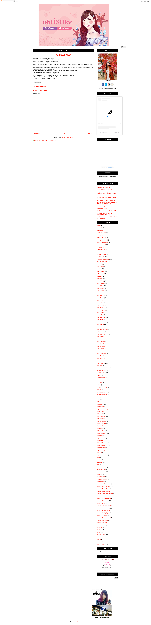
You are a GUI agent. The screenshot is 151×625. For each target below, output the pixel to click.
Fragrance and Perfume (103, 368)
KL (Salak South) (101, 438)
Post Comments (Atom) (67, 137)
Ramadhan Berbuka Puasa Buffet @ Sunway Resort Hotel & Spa (106, 214)
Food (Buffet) (100, 285)
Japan (98, 397)
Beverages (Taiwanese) (102, 242)
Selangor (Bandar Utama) (103, 488)
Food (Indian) (100, 314)
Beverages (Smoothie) (102, 240)
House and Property (102, 387)
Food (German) (101, 300)
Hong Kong (99, 382)
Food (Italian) (100, 319)
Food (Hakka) (100, 302)
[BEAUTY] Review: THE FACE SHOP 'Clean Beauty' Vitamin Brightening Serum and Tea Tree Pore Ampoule (107, 202)
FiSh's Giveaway (101, 271)
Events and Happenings (103, 259)
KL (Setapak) (100, 440)
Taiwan (98, 532)
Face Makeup (100, 266)
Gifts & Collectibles (101, 372)
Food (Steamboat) (101, 348)
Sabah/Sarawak (101, 481)
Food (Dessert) (100, 293)
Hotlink (98, 384)
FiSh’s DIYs (99, 276)
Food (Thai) (100, 355)
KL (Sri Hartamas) (101, 447)
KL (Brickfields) (100, 406)
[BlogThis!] (36, 82)
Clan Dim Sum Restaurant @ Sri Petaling (107, 210)
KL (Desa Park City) (101, 421)
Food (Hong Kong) (101, 310)
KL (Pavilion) (100, 435)
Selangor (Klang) (101, 503)
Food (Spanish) (100, 343)
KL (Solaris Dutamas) (102, 442)
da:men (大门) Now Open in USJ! (105, 189)
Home (63, 133)
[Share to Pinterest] (40, 82)
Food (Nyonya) (100, 336)
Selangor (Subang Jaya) (103, 522)
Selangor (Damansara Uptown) (104, 496)
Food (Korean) (100, 324)
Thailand (99, 539)
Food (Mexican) (101, 331)
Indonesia (99, 389)
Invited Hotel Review (102, 394)
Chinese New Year (101, 249)
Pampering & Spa (101, 471)
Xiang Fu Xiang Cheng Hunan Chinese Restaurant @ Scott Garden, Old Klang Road (106, 193)
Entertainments (100, 256)
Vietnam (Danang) (101, 544)
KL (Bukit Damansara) (102, 409)
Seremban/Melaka (101, 525)
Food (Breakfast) (101, 283)
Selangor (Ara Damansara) (103, 483)
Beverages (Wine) (101, 244)
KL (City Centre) (101, 416)
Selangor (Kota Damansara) (104, 505)
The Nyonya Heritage (102, 208)
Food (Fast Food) (101, 295)
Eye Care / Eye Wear (102, 261)
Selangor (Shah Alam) (102, 520)
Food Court (99, 365)
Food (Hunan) (100, 312)
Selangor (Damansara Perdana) (105, 493)
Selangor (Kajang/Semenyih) (104, 498)
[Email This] (34, 82)
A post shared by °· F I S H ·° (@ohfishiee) (109, 132)
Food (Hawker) (100, 305)
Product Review (101, 476)
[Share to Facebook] (39, 82)
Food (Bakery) (100, 281)
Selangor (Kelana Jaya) (102, 500)
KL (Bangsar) (100, 404)
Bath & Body (100, 230)
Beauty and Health (101, 232)
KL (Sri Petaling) (101, 450)
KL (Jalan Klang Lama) (102, 426)
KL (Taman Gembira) (102, 455)
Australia (99, 225)
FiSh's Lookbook (101, 273)
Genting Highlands (101, 370)
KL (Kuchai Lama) (101, 430)
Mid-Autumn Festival (102, 467)
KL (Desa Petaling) (101, 423)
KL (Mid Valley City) (101, 433)
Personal (99, 474)
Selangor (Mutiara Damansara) (104, 510)
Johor (98, 399)
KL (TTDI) (99, 452)
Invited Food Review (102, 392)
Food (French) (100, 297)
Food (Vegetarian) (101, 358)
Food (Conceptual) (101, 290)
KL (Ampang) (100, 401)
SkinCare (99, 529)
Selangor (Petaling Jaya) (103, 513)
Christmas (99, 252)
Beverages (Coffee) (101, 237)
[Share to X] (37, 82)
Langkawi (99, 459)
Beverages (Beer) (101, 235)
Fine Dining (99, 278)
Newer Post (37, 133)
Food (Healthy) (100, 307)
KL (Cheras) (100, 413)
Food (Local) (100, 327)
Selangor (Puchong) (102, 515)
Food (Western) (101, 363)
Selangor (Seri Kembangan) (104, 517)
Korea (98, 457)
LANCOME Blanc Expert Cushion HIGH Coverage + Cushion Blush (106, 186)
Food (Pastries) (100, 339)
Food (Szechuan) (101, 351)
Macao (98, 464)
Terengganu (100, 537)
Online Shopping (101, 469)
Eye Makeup (100, 264)
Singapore (99, 527)
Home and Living (101, 380)
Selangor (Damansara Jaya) (104, 491)
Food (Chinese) (101, 288)
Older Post (90, 133)
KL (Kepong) (100, 428)
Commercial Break (101, 254)
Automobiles (100, 227)
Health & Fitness (101, 377)
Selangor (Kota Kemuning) (103, 508)
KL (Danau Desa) (101, 418)
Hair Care (99, 375)
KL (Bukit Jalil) (100, 411)
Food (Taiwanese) (101, 353)
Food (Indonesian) (101, 317)
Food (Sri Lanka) (101, 346)
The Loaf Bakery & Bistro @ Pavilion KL (106, 206)
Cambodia (99, 247)
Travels (98, 542)
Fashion (99, 268)
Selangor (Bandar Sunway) (103, 486)
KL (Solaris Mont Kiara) (102, 445)
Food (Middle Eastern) (102, 334)
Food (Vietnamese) (101, 360)
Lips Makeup (100, 462)
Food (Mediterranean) (102, 329)
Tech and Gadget (101, 534)
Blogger (78, 621)
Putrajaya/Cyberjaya (102, 479)
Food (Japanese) (101, 322)
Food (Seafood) (101, 341)
